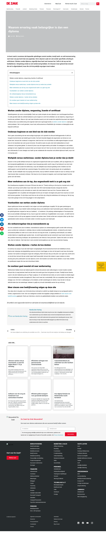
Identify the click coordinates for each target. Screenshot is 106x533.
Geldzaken (33, 488)
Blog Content (21, 36)
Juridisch (25, 9)
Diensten (82, 9)
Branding (56, 448)
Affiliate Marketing (58, 446)
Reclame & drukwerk (59, 458)
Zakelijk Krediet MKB (35, 492)
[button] (72, 72)
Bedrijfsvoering (10, 9)
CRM (55, 489)
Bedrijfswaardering (35, 455)
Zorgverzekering (81, 485)
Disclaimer (32, 519)
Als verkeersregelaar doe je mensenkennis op (23, 94)
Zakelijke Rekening (82, 467)
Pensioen (42, 9)
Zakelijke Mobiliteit (82, 465)
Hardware (56, 491)
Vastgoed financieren (35, 500)
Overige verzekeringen (83, 483)
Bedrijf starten (34, 453)
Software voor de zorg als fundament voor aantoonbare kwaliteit (16, 395)
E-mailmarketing (58, 453)
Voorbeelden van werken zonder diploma (21, 91)
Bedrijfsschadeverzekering (84, 478)
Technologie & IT (56, 9)
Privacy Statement (58, 435)
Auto (78, 446)
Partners (87, 9)
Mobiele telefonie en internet (84, 458)
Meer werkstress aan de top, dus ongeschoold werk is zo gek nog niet (30, 87)
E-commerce (57, 451)
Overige (56, 494)
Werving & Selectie (58, 478)
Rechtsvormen (81, 494)
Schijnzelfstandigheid (59, 471)
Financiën (18, 9)
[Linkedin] (78, 523)
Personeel (48, 9)
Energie (79, 448)
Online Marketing (58, 455)
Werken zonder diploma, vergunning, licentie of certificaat (26, 78)
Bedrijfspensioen (34, 508)
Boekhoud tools (58, 487)
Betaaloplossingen (58, 484)
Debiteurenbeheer (34, 476)
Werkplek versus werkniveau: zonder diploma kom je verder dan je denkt (30, 84)
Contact (32, 526)
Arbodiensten (57, 469)
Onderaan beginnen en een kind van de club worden (25, 81)
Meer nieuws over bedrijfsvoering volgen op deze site (25, 103)
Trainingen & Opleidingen (60, 473)
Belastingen (33, 478)
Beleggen (32, 481)
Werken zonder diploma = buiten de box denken (23, 97)
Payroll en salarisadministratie (38, 502)
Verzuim (56, 476)
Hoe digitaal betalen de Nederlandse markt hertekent (62, 395)
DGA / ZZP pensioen (35, 510)
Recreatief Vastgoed (35, 495)
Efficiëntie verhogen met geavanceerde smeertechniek (39, 362)
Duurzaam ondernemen (36, 463)
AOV (78, 473)
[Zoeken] (97, 3)
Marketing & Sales (33, 9)
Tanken (79, 460)
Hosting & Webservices (83, 451)
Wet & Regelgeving (82, 496)
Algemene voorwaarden (35, 516)
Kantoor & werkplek (82, 455)
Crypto (32, 483)
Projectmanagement (35, 460)
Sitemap (56, 521)
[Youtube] (87, 523)
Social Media (57, 463)
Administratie (33, 471)
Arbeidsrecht (80, 491)
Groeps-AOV (80, 481)
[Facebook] (83, 523)
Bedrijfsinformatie (34, 448)
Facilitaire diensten (82, 453)
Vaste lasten (65, 9)
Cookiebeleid (33, 524)
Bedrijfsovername (34, 451)
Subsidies (32, 497)
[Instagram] (92, 523)
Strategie (32, 465)
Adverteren (56, 516)
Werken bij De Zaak (58, 519)
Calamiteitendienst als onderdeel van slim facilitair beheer (63, 362)
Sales (55, 460)
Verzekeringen (74, 9)
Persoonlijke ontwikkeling (36, 458)
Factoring (32, 485)
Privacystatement (34, 521)
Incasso (32, 490)
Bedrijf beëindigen (34, 446)
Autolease (32, 473)
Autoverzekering (81, 476)
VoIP (78, 463)
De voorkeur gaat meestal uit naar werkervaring (23, 100)
